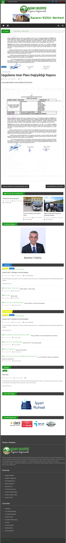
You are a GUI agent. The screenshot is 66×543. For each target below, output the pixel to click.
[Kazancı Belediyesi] (3, 25)
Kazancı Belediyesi (17, 200)
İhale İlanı (5, 375)
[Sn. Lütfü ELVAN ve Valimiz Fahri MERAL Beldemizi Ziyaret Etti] (19, 356)
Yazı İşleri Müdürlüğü (10, 511)
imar (21, 79)
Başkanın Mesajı (9, 475)
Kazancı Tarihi (9, 497)
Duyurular (5, 268)
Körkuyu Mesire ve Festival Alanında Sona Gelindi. (44, 335)
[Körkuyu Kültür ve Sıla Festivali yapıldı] (13, 302)
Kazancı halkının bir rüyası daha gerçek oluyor (15, 186)
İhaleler (4, 370)
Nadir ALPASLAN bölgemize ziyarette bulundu (52, 214)
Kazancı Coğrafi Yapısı (11, 494)
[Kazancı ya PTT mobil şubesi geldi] (12, 342)
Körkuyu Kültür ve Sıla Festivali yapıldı (34, 303)
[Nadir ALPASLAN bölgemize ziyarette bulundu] (53, 204)
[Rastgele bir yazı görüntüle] (62, 25)
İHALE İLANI (14, 296)
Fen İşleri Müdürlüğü (10, 514)
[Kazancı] (15, 450)
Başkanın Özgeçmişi (10, 478)
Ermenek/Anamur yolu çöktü (55, 186)
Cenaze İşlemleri (9, 525)
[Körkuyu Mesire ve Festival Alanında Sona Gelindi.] (16, 334)
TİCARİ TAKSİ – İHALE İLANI (20, 31)
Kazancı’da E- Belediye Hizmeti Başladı (15, 272)
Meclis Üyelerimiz (9, 483)
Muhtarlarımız (8, 486)
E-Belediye (7, 508)
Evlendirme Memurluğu (11, 519)
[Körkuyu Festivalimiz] (8, 349)
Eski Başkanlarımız (10, 481)
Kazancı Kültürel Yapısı (11, 492)
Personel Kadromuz (10, 489)
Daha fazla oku (6, 283)
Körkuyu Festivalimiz (21, 350)
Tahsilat (7, 522)
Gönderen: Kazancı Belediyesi (9, 79)
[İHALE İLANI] (6, 295)
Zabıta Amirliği (9, 517)
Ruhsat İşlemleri (9, 530)
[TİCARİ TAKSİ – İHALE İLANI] (10, 288)
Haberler (4, 66)
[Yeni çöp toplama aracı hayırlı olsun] (33, 204)
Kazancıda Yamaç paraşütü (11, 198)
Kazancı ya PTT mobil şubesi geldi (32, 343)
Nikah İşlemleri (9, 528)
